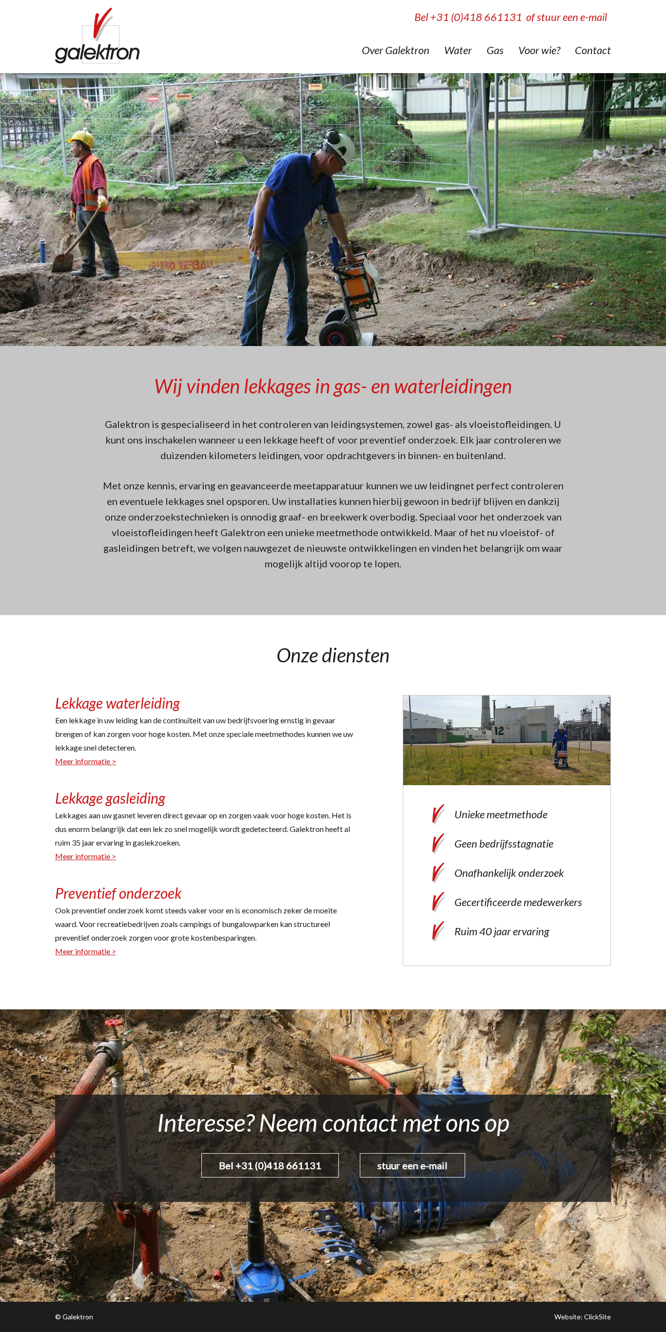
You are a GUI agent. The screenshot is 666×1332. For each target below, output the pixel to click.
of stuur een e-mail (566, 16)
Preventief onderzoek (118, 893)
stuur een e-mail (412, 1165)
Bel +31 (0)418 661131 (468, 16)
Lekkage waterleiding (117, 703)
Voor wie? (539, 50)
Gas (495, 50)
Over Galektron (396, 50)
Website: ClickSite (582, 1317)
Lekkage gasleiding (110, 798)
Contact (593, 50)
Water (458, 50)
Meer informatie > (85, 761)
